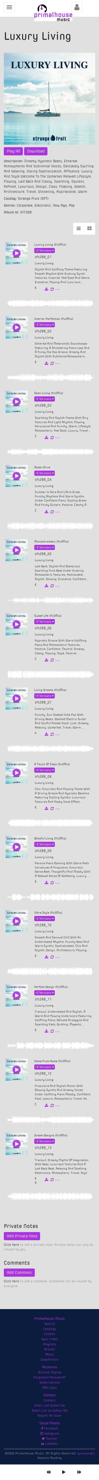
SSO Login (49, 1387)
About (49, 1354)
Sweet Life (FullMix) (48, 615)
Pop (72, 205)
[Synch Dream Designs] (52, 1179)
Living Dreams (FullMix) (50, 690)
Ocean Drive (42, 467)
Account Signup (49, 1372)
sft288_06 (43, 628)
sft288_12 (43, 1073)
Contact (50, 1400)
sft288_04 (43, 480)
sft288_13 (43, 1148)
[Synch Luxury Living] (52, 289)
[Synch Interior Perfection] (52, 363)
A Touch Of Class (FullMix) (52, 764)
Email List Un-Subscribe (50, 1410)
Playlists (49, 1344)
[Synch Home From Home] (52, 1105)
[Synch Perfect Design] (52, 1031)
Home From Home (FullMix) (52, 1061)
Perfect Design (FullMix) (51, 986)
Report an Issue (49, 1415)
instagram (51, 1433)
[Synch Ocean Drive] (52, 512)
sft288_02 (43, 331)
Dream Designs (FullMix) (51, 1135)
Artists (49, 1349)
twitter (51, 1438)
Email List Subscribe (49, 1405)
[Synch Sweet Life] (52, 660)
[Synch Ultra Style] (52, 957)
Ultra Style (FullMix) (48, 912)
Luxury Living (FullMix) (50, 244)
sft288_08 (43, 777)
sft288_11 (43, 999)
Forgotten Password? (49, 1377)
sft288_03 (43, 405)
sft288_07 (43, 702)
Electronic (43, 205)
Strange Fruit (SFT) (33, 198)
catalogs (49, 1329)
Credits (49, 1334)
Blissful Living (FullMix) (50, 838)
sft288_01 (43, 257)
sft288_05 (43, 554)
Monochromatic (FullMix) (51, 541)
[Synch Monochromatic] (52, 586)
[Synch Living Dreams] (52, 734)
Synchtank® (85, 1453)
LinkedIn (51, 1443)
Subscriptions (49, 1382)
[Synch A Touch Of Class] (52, 808)
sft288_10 (43, 925)
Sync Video (49, 1339)
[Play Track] (16, 253)
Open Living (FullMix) (48, 393)
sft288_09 (43, 851)
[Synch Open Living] (52, 437)
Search (49, 1323)
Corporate (24, 205)
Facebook (50, 1428)
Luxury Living (44, 263)
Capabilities (49, 1359)
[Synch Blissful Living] (52, 883)
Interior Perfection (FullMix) (53, 318)
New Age (60, 205)
